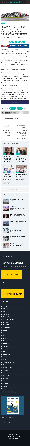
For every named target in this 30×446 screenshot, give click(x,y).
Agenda (5, 306)
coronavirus (6, 327)
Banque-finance (7, 317)
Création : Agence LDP (14, 436)
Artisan (5, 311)
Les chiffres (6, 354)
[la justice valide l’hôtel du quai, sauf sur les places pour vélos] (6, 201)
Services (5, 378)
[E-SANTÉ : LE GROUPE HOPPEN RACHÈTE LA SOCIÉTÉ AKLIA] (8, 169)
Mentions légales (14, 438)
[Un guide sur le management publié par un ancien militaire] (6, 216)
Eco (4, 333)
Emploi (5, 335)
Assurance (6, 314)
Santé (3, 23)
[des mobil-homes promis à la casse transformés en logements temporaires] (6, 230)
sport (4, 381)
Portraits (5, 365)
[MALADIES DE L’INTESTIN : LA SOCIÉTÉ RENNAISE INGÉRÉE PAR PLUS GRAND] (21, 151)
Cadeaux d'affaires (8, 319)
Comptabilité (6, 325)
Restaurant (6, 370)
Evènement (6, 343)
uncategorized (7, 389)
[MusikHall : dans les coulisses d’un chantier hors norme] (6, 245)
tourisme (5, 383)
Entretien (5, 338)
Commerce (6, 322)
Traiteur (5, 386)
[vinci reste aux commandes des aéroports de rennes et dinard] (6, 223)
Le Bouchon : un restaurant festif (18, 236)
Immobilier (6, 349)
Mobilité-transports (8, 362)
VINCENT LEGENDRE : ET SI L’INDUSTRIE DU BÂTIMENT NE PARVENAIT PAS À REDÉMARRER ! (8, 132)
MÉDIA (4, 359)
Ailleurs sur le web (8, 309)
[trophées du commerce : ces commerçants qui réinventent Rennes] (6, 208)
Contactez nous (13, 434)
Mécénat (5, 357)
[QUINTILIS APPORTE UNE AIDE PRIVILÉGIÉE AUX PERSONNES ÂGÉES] (21, 169)
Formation (6, 346)
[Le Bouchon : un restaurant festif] (6, 238)
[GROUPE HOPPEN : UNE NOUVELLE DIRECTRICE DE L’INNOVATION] (8, 151)
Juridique (5, 351)
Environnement (7, 341)
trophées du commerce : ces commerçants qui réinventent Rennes (17, 208)
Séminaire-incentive (8, 375)
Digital (5, 330)
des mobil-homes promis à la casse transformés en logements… (17, 230)
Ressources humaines (9, 367)
